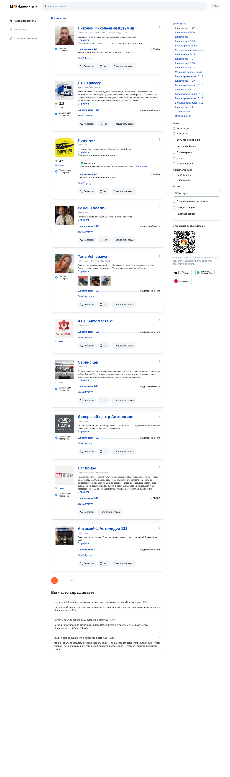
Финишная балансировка (188, 72)
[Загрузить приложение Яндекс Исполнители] (196, 242)
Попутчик (86, 140)
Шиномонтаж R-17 (185, 58)
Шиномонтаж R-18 (185, 63)
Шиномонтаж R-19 (185, 80)
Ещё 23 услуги (86, 296)
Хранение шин (182, 111)
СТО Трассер (90, 83)
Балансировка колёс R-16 (189, 85)
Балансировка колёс (186, 45)
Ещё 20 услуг (85, 392)
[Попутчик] (64, 147)
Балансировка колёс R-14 (189, 76)
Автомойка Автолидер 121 (102, 528)
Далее (71, 580)
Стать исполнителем (26, 38)
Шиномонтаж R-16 (185, 41)
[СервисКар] (64, 369)
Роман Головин (92, 208)
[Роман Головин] (64, 215)
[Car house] (64, 475)
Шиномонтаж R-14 (185, 67)
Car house (87, 468)
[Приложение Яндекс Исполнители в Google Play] (205, 272)
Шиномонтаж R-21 (185, 107)
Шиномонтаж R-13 (185, 89)
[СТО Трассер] (64, 90)
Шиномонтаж (180, 23)
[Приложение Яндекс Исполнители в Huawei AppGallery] (182, 281)
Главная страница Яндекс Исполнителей (23, 6)
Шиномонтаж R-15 (185, 54)
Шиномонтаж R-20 (185, 32)
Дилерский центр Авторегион (105, 417)
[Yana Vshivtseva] (64, 263)
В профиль (83, 40)
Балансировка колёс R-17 (189, 98)
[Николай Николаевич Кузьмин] (64, 35)
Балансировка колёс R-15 (189, 94)
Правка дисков (183, 116)
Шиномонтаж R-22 (88, 49)
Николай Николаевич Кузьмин (106, 28)
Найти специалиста (25, 20)
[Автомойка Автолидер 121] (64, 535)
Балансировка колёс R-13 (189, 102)
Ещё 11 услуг (85, 183)
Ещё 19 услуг (85, 58)
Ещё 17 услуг (85, 115)
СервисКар (88, 362)
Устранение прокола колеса (190, 50)
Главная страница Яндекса (11, 6)
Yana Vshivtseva (92, 256)
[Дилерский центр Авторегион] (64, 424)
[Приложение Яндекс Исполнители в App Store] (182, 272)
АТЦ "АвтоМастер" (95, 321)
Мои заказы (20, 29)
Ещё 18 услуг (85, 231)
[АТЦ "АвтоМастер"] (64, 328)
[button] (87, 66)
